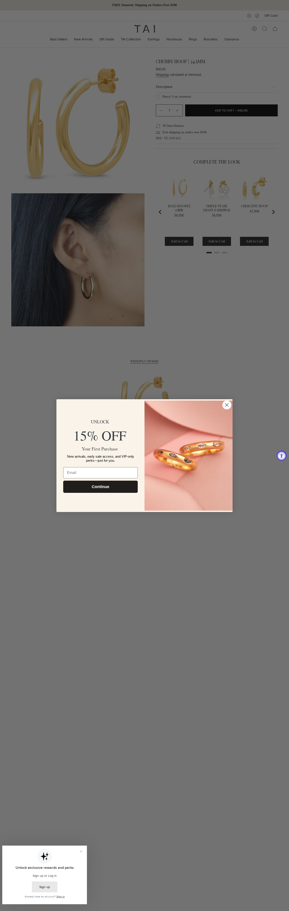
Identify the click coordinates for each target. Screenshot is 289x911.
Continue (100, 486)
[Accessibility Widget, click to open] (282, 455)
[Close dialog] (227, 405)
